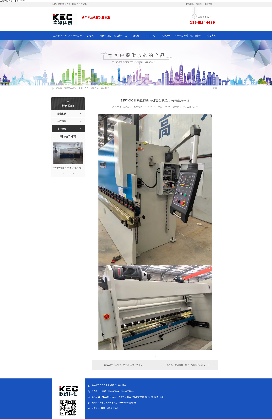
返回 (215, 88)
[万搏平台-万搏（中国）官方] (64, 18)
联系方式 (211, 35)
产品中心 (151, 35)
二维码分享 (192, 107)
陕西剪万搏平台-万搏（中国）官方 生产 (68, 168)
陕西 (156, 397)
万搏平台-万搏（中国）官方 (76, 88)
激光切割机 (105, 35)
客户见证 (105, 88)
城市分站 (149, 397)
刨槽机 (136, 35)
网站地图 (140, 397)
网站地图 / (190, 4)
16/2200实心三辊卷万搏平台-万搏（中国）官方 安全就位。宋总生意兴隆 (123, 365)
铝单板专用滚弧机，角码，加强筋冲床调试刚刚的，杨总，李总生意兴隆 (191, 365)
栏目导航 (95, 88)
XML (134, 397)
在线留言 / (199, 4)
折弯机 (90, 35)
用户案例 (166, 35)
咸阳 (161, 397)
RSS (129, 397)
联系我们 (208, 4)
